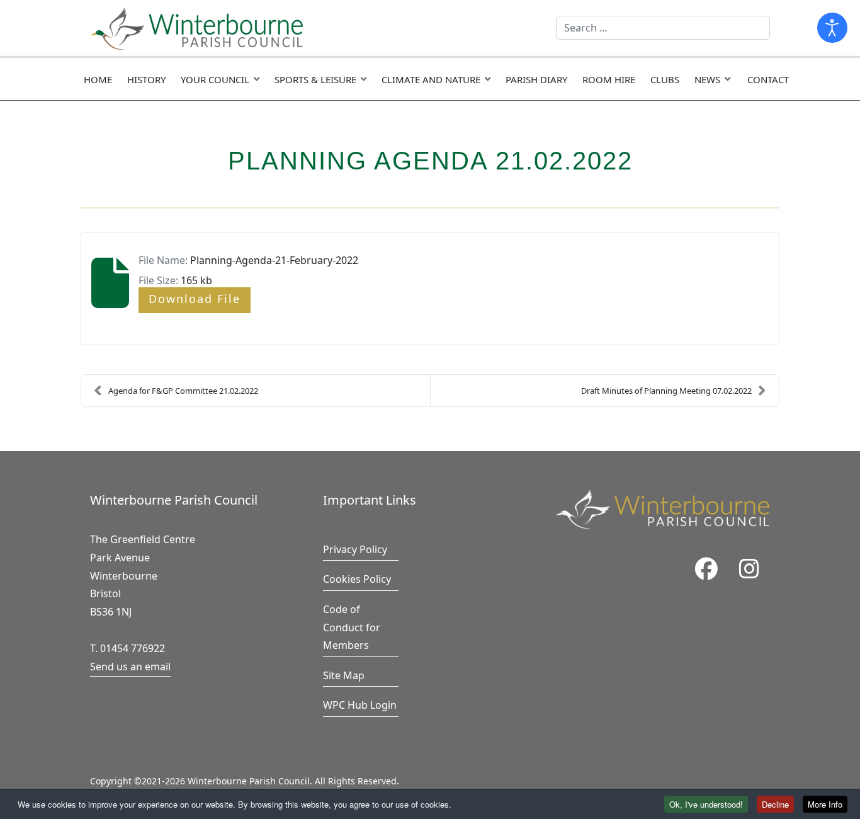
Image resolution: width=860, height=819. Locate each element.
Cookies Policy (357, 579)
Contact (768, 79)
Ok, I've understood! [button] (706, 804)
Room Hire (608, 79)
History (146, 79)
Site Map (344, 675)
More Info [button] (825, 804)
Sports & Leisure (315, 79)
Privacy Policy (355, 549)
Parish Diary (536, 79)
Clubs (664, 79)
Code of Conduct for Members (351, 627)
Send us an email (130, 666)
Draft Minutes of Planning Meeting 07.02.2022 (666, 390)
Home (98, 79)
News (707, 79)
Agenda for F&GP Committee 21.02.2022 (183, 390)
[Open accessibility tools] (832, 28)
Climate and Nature (431, 79)
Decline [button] (775, 804)
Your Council (215, 79)
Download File (194, 298)
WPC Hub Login (360, 705)
